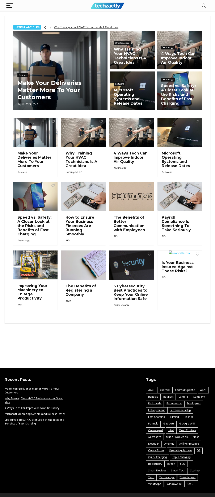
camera (183, 396)
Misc (68, 241)
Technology (120, 168)
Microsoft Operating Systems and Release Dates (176, 159)
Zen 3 (190, 484)
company (199, 396)
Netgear (153, 443)
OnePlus (169, 443)
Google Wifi (187, 423)
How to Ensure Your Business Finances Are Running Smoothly (80, 225)
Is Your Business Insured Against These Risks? (178, 266)
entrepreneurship (180, 410)
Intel (171, 430)
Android (165, 390)
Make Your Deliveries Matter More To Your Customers (34, 159)
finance (189, 417)
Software (167, 172)
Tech (151, 477)
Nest (196, 437)
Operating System (180, 450)
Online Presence (189, 443)
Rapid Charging (181, 457)
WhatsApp (154, 484)
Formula (153, 423)
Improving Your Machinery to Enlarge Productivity (32, 291)
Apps (203, 390)
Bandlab (153, 396)
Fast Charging (156, 417)
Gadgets (168, 423)
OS (198, 450)
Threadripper (187, 477)
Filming (174, 417)
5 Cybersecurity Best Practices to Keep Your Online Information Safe (131, 292)
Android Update (185, 390)
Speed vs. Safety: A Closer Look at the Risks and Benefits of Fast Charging (34, 225)
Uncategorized (73, 172)
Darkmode (154, 403)
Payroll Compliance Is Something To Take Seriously (176, 223)
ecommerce (174, 403)
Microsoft (154, 437)
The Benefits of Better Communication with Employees (129, 223)
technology (166, 477)
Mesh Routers (187, 430)
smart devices (157, 470)
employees (194, 403)
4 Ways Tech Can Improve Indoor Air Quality (131, 157)
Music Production (177, 437)
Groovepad (155, 430)
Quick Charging (157, 457)
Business (21, 172)
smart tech (178, 470)
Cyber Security (121, 305)
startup (195, 470)
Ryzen (171, 464)
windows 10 (174, 484)
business (168, 396)
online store (156, 450)
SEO (182, 464)
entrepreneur (156, 410)
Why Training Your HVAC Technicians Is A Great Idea (86, 27)
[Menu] (10, 5)
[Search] (204, 5)
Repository (155, 464)
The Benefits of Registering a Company (81, 290)
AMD (151, 390)
